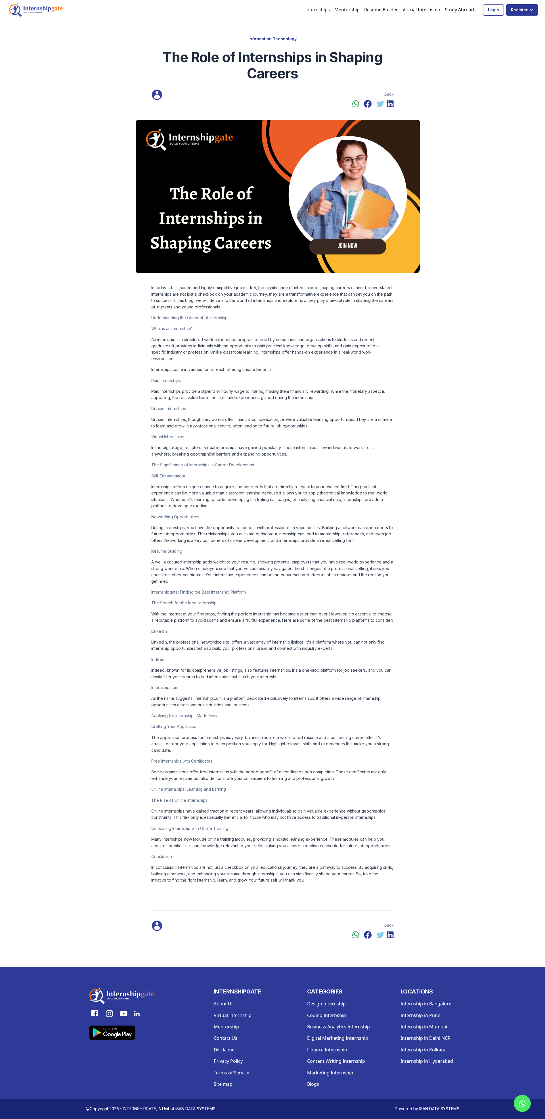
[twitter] (380, 104)
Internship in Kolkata (423, 1050)
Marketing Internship (330, 1073)
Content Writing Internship (336, 1061)
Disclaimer (225, 1050)
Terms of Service (231, 1073)
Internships (317, 10)
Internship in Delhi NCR (425, 1038)
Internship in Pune (420, 1015)
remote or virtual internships (210, 447)
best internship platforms (347, 620)
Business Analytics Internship (338, 1027)
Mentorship (347, 10)
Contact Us (225, 1038)
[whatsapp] (355, 104)
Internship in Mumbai (424, 1027)
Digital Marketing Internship (337, 1038)
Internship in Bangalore (426, 1004)
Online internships (168, 811)
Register (519, 9)
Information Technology (272, 38)
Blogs (313, 1084)
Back (389, 94)
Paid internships (166, 391)
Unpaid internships (168, 419)
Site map (223, 1084)
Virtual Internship (421, 10)
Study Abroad (459, 10)
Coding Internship (326, 1015)
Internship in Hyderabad (427, 1061)
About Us (224, 1004)
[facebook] (368, 104)
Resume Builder (381, 10)
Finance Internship (327, 1050)
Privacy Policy (228, 1061)
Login (493, 9)
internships (215, 737)
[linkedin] (390, 104)
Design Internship (326, 1004)
